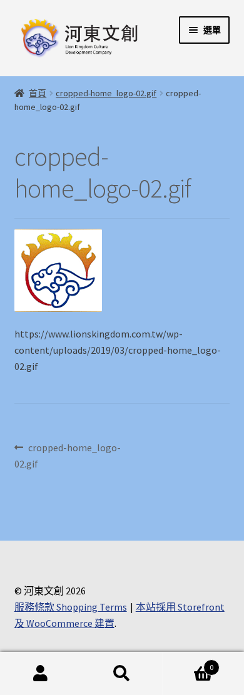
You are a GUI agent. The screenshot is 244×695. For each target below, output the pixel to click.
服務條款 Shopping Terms (70, 607)
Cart (188, 663)
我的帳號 (40, 673)
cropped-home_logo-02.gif (106, 93)
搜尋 (122, 673)
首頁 (37, 93)
